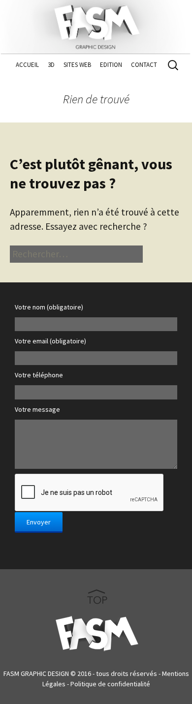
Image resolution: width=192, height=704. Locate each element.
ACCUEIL (27, 65)
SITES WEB (77, 65)
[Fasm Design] (96, 24)
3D (51, 65)
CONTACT (144, 65)
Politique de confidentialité (110, 683)
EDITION (111, 65)
